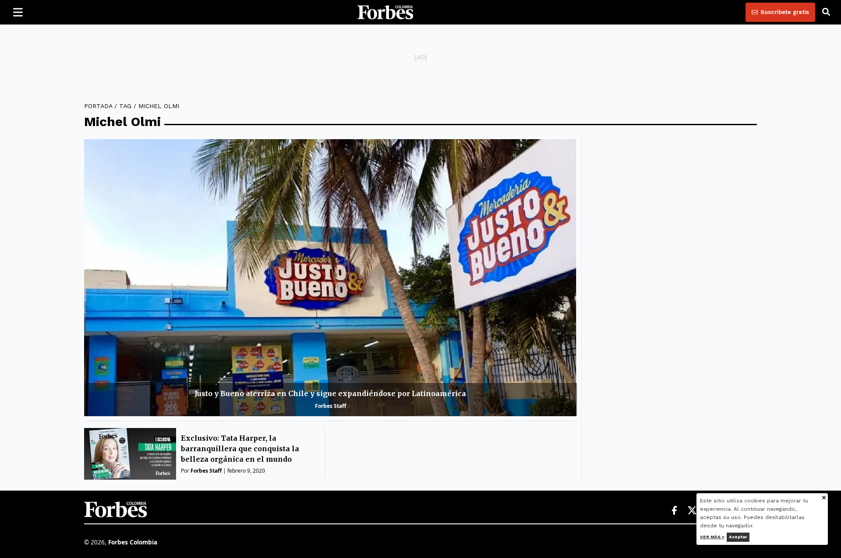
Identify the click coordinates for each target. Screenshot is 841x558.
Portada (98, 105)
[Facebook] (674, 510)
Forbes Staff (330, 406)
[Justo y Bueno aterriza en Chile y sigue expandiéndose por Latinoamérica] (330, 277)
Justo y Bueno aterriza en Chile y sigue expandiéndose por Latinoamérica (330, 393)
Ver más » (712, 536)
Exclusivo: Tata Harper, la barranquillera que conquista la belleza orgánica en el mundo (240, 448)
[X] (692, 510)
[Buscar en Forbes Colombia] (826, 12)
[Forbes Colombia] (385, 12)
